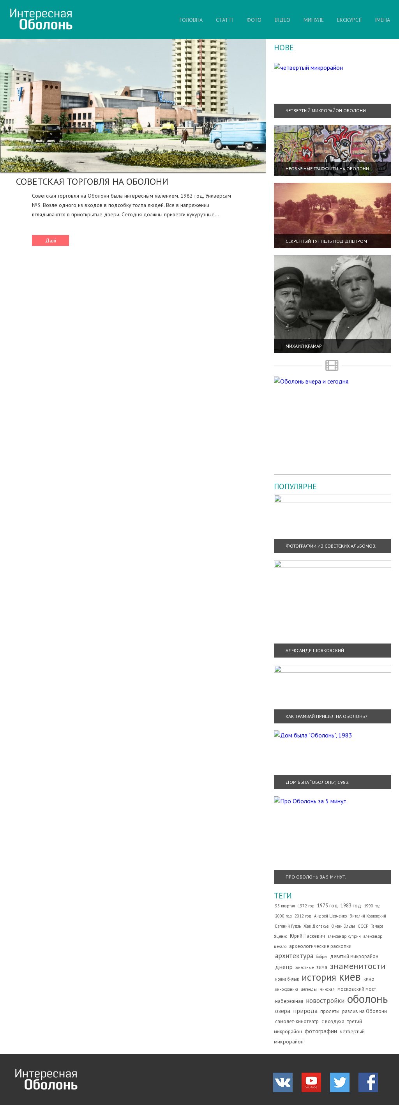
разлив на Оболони (364, 1011)
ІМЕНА (382, 19)
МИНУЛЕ (314, 19)
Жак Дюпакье (316, 926)
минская (327, 989)
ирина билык (287, 979)
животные (304, 967)
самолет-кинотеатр (297, 1021)
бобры (321, 956)
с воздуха (332, 1021)
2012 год (303, 916)
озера (282, 1011)
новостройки (325, 1000)
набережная (289, 1001)
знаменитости (358, 965)
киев (350, 976)
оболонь (367, 998)
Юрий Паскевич (307, 936)
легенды (309, 989)
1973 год (327, 905)
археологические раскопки (320, 946)
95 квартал (285, 906)
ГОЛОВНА (191, 19)
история (319, 977)
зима (321, 967)
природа (305, 1011)
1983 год (351, 905)
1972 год (306, 906)
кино (369, 979)
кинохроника (286, 989)
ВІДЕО (282, 19)
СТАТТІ (224, 19)
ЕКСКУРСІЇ (349, 19)
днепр (284, 967)
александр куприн (344, 936)
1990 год (372, 906)
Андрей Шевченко (330, 916)
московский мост (356, 989)
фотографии (321, 1031)
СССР (363, 926)
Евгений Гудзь (288, 926)
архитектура (294, 955)
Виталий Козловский (368, 916)
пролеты (329, 1011)
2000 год (283, 916)
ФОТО (254, 19)
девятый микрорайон (354, 956)
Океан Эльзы (343, 926)
